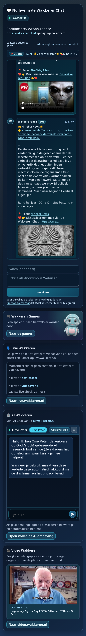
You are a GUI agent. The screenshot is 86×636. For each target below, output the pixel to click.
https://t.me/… (49, 221)
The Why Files (40, 70)
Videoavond (29, 386)
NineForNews (40, 214)
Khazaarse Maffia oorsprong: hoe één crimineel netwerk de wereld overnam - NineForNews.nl (46, 134)
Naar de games (21, 333)
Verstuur (43, 292)
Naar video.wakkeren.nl (28, 624)
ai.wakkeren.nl (43, 421)
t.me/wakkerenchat (21, 33)
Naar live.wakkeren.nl (26, 400)
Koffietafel (29, 378)
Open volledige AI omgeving (31, 536)
